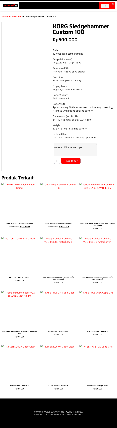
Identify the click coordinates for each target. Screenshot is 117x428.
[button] (59, 4)
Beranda (5, 16)
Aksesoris (16, 16)
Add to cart (72, 160)
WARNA (58, 148)
